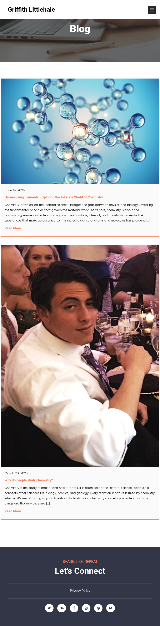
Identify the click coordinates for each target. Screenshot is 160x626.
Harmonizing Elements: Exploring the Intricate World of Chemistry (54, 197)
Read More (13, 228)
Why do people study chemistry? (29, 480)
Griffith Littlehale (31, 9)
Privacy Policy (80, 591)
